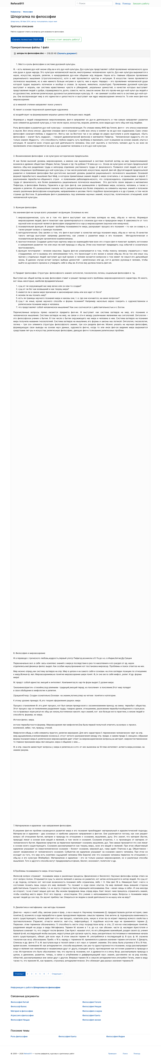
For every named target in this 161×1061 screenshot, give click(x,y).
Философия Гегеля (91, 1002)
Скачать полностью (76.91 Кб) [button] (27, 39)
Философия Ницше (20, 1020)
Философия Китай (20, 1002)
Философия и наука (92, 1011)
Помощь (126, 3)
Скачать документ (67, 53)
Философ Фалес (19, 1006)
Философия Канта (91, 1015)
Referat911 (28, 1054)
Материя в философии (22, 1011)
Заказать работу (141, 3)
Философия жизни (91, 1020)
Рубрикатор (16, 12)
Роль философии (19, 1036)
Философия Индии (115, 1036)
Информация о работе (35, 987)
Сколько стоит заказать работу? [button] (63, 39)
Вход (117, 3)
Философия (28, 12)
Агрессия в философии (22, 1015)
